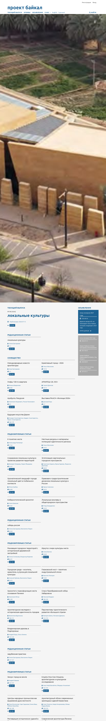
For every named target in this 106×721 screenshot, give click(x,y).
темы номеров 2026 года (87, 338)
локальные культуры (28, 315)
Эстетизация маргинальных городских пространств (53, 459)
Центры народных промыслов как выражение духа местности (22, 699)
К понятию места (14, 439)
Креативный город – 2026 (52, 363)
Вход (94, 2)
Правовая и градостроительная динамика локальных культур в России (55, 480)
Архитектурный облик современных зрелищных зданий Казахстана (57, 699)
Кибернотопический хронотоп (20, 500)
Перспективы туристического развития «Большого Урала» (54, 611)
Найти (93, 12)
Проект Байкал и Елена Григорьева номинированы (88, 346)
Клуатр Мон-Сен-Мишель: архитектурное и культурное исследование (54, 679)
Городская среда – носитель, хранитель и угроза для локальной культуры (22, 572)
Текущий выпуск (14, 12)
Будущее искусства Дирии (18, 414)
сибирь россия (13, 525)
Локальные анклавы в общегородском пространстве (54, 501)
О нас (47, 12)
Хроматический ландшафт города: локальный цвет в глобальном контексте (22, 480)
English (54, 12)
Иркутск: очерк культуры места (55, 548)
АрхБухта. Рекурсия (15, 398)
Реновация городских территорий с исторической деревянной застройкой (22, 550)
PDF (13, 325)
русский (61, 12)
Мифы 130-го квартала (17, 382)
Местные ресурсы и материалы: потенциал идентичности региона (56, 440)
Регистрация (86, 2)
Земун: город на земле (17, 677)
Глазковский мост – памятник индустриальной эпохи (54, 570)
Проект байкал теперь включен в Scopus (87, 367)
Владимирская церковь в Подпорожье (18, 629)
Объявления (37, 12)
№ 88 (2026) (11, 311)
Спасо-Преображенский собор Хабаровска (55, 592)
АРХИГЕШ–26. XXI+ (50, 382)
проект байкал (24, 7)
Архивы (27, 12)
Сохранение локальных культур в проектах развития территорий (21, 459)
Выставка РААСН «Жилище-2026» (56, 398)
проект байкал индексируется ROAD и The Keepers (88, 357)
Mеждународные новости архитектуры (18, 364)
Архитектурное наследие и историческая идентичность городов (23, 611)
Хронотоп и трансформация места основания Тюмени (22, 592)
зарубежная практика (16, 654)
